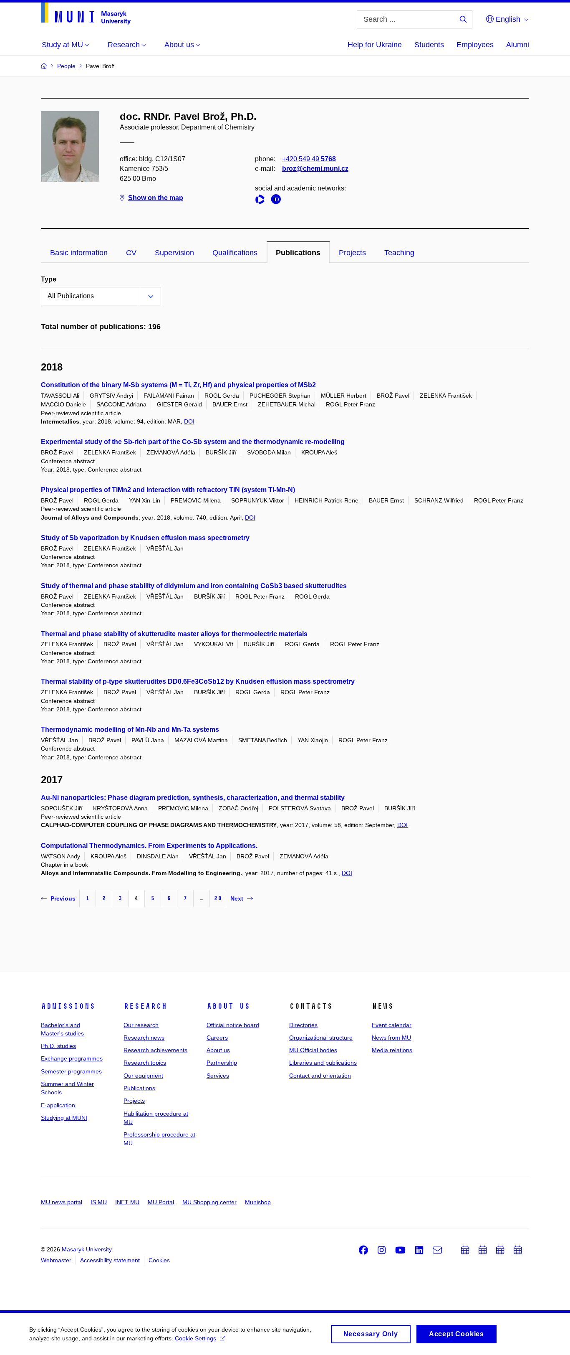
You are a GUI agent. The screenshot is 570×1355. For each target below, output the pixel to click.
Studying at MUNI (64, 1117)
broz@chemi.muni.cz (315, 168)
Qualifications (234, 253)
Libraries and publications (323, 1062)
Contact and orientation (320, 1075)
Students (429, 45)
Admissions (68, 1006)
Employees (475, 45)
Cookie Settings (195, 1338)
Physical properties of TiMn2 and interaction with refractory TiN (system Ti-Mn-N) (168, 489)
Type (48, 279)
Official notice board (233, 1025)
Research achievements (155, 1050)
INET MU (127, 1202)
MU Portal (161, 1202)
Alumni (517, 45)
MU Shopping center (209, 1202)
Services (218, 1075)
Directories (303, 1025)
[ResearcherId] (262, 200)
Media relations (392, 1050)
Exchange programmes (72, 1058)
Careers (217, 1037)
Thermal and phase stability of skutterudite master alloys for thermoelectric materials (174, 633)
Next (236, 898)
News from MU (391, 1037)
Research (145, 1006)
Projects (352, 253)
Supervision (174, 253)
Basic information (79, 253)
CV (131, 253)
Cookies (159, 1260)
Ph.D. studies (58, 1046)
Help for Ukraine (375, 45)
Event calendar (391, 1025)
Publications (298, 253)
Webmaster (56, 1260)
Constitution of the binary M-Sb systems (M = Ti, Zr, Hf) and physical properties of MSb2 (178, 384)
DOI (189, 421)
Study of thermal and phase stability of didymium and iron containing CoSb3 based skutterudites (194, 585)
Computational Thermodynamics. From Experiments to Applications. (149, 845)
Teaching (399, 253)
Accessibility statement (110, 1260)
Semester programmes (71, 1071)
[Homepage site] (86, 14)
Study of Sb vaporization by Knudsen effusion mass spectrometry (145, 537)
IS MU (99, 1202)
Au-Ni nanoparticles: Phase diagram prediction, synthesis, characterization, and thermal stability (193, 797)
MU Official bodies (313, 1050)
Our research (141, 1025)
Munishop (258, 1202)
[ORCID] (278, 200)
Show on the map (155, 197)
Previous (63, 898)
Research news (144, 1037)
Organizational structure (321, 1037)
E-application (58, 1105)
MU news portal (61, 1202)
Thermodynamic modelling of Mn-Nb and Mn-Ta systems (130, 729)
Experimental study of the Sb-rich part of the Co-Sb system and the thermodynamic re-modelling (193, 441)
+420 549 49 (309, 158)
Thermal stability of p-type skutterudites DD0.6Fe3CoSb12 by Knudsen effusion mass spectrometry (198, 681)
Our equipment (143, 1075)
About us (228, 1006)
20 (218, 898)
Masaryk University (87, 1249)
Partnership (222, 1062)
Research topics (145, 1062)
